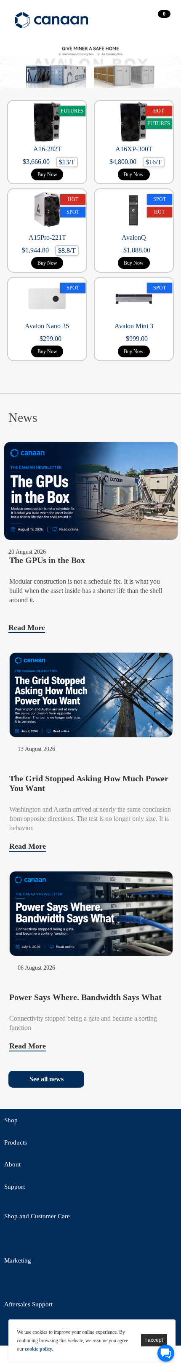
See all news (46, 1079)
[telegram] (82, 1239)
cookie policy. (39, 1349)
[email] (59, 1239)
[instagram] (82, 1283)
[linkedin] (59, 1283)
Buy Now (47, 174)
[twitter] (12, 1239)
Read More (26, 627)
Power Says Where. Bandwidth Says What (85, 997)
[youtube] (105, 1239)
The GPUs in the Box (47, 560)
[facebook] (35, 1239)
